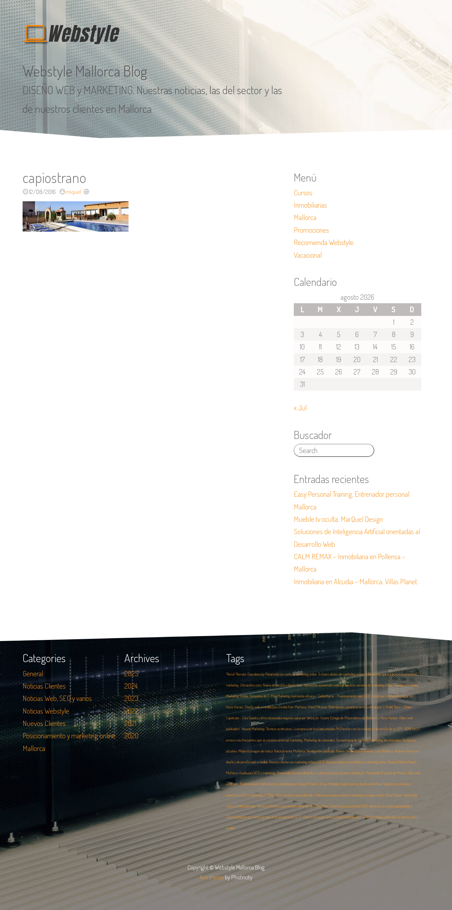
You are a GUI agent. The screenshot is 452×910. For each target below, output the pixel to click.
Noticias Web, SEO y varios (57, 698)
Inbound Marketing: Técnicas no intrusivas (266, 728)
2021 (130, 723)
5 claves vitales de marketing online (341, 674)
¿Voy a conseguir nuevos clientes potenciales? (333, 816)
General (33, 673)
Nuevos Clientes (44, 723)
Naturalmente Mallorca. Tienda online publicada (304, 751)
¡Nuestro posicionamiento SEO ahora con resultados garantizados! (371, 806)
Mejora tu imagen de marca (255, 751)
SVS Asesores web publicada (294, 795)
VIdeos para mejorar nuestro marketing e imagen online (349, 795)
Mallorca (305, 217)
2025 (131, 673)
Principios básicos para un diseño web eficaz (355, 783)
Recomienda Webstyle (323, 242)
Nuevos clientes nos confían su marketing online (356, 761)
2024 (131, 685)
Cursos (303, 192)
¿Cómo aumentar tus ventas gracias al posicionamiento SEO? (264, 816)
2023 (131, 698)
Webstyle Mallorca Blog (85, 70)
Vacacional (308, 254)
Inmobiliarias (310, 204)
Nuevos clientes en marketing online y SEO (297, 761)
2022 (131, 710)
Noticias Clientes (44, 685)
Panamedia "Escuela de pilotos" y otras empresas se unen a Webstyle (320, 772)
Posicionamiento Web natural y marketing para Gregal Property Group (283, 783)
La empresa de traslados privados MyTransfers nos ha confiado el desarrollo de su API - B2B (352, 728)
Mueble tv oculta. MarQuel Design (338, 519)
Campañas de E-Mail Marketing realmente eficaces (283, 696)
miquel (73, 191)
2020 (131, 735)
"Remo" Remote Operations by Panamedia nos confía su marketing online (271, 674)
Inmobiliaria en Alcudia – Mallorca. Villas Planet (355, 581)
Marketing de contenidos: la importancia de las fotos (336, 740)
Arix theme (212, 877)
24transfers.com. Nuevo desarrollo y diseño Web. (271, 685)
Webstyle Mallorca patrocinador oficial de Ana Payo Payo (292, 806)
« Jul (300, 407)
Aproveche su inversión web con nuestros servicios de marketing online (348, 685)
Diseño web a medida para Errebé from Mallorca (276, 706)
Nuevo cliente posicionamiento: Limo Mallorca (364, 751)
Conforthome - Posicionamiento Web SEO (343, 696)
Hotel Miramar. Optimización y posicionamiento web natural (345, 706)
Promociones (311, 229)
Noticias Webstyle (46, 710)
